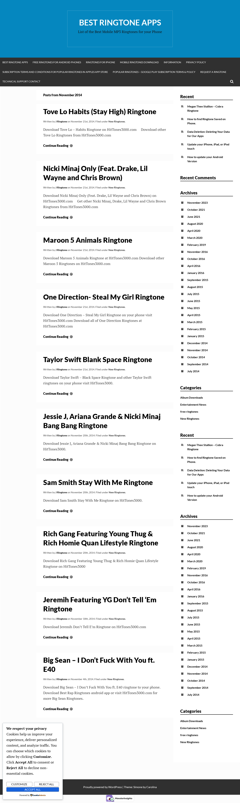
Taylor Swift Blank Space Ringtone (97, 359)
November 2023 (197, 202)
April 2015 (193, 315)
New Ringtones (116, 121)
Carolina (151, 787)
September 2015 (197, 279)
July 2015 (193, 294)
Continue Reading (58, 146)
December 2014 (197, 343)
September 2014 (197, 364)
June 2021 (193, 216)
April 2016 (193, 265)
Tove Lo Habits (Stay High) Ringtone (99, 111)
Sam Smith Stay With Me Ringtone (98, 482)
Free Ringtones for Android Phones (57, 62)
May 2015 (193, 308)
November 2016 (197, 251)
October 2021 (196, 209)
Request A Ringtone (213, 71)
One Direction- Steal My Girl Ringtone (103, 297)
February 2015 (196, 329)
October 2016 (196, 258)
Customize (19, 784)
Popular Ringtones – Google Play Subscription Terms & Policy (154, 71)
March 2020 (194, 237)
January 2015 (195, 336)
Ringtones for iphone (100, 62)
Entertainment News (193, 404)
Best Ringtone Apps (120, 22)
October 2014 (196, 357)
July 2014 (193, 371)
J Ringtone (61, 121)
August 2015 (195, 287)
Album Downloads (191, 397)
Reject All (46, 784)
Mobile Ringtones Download (139, 62)
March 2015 (194, 322)
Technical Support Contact (21, 81)
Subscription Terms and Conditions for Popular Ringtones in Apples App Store (55, 71)
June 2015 (193, 301)
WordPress (115, 787)
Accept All (33, 789)
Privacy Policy (196, 62)
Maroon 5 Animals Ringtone (87, 240)
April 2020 (193, 230)
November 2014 (197, 350)
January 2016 (195, 272)
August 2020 (195, 223)
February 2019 (196, 244)
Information (172, 62)
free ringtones (189, 411)
